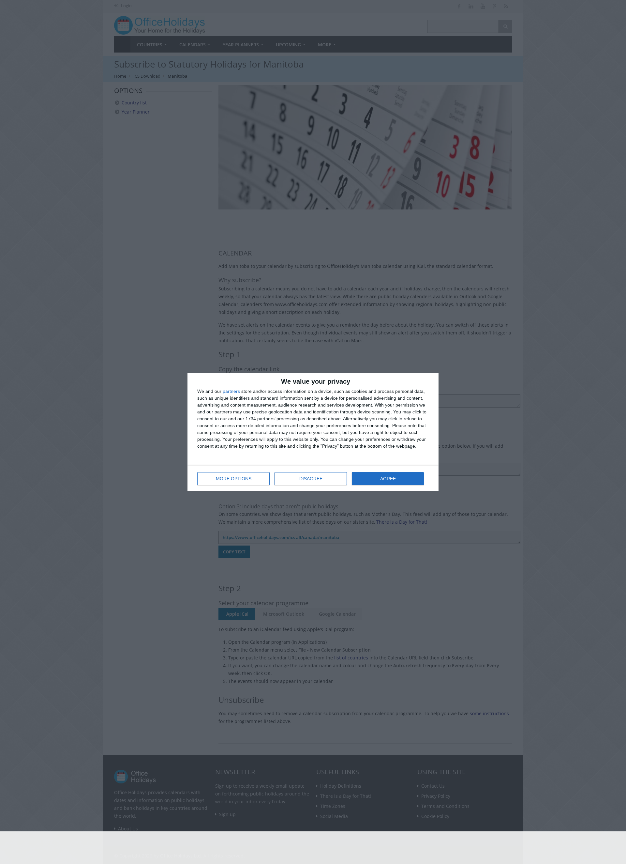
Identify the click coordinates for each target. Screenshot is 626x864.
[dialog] (313, 432)
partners (231, 391)
